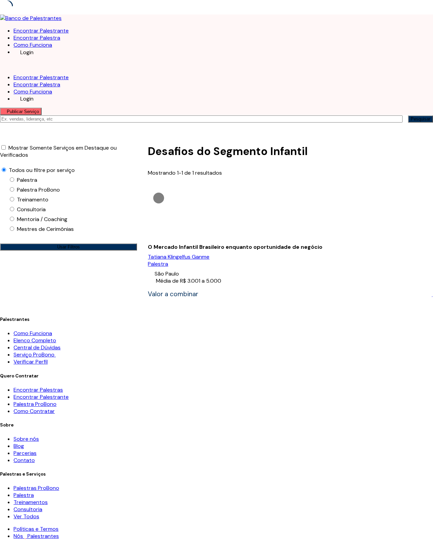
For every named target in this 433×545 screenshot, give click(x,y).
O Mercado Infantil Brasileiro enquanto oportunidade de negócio (235, 246)
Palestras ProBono (36, 488)
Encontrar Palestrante (41, 30)
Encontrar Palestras (38, 389)
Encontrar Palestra (37, 37)
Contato (24, 460)
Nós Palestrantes (36, 536)
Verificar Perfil (31, 361)
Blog (19, 446)
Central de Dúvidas (37, 347)
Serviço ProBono (35, 354)
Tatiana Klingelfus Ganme (178, 256)
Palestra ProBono (35, 404)
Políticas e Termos (36, 528)
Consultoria (28, 509)
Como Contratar (34, 411)
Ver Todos (26, 516)
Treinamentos (31, 502)
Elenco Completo (35, 340)
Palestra (158, 263)
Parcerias (25, 453)
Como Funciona (33, 44)
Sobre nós (26, 438)
